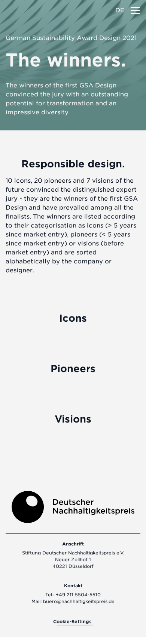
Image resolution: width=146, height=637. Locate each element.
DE (119, 10)
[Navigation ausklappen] (135, 8)
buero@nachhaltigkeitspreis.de (79, 601)
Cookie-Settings (72, 621)
